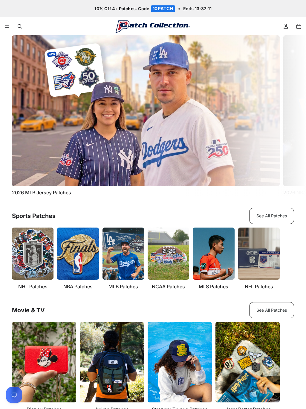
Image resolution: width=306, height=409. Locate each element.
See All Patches (271, 215)
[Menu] (7, 27)
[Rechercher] (19, 26)
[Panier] (298, 26)
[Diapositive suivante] (287, 115)
